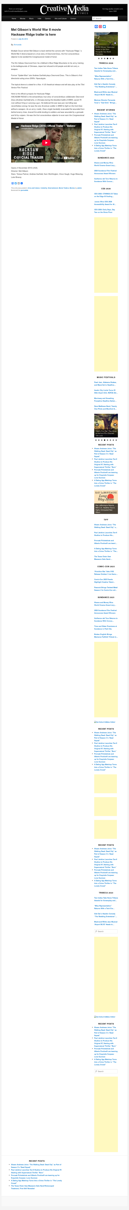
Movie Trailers (64, 188)
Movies (22, 18)
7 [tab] (113, 440)
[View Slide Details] (106, 44)
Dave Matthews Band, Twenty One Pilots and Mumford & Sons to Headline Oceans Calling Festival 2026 (105, 407)
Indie (39, 18)
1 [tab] (99, 58)
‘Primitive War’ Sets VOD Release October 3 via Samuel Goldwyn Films (106, 572)
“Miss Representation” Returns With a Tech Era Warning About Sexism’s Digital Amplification (104, 77)
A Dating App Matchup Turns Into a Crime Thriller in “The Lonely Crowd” (105, 148)
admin (79, 188)
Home (14, 18)
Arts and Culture (61, 18)
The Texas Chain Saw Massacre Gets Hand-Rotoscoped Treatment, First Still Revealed (105, 557)
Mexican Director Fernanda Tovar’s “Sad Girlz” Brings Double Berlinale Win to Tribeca (104, 101)
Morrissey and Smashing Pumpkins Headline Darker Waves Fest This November (104, 399)
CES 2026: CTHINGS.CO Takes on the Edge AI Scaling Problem (106, 195)
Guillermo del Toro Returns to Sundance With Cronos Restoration (106, 180)
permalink (24, 190)
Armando (17, 44)
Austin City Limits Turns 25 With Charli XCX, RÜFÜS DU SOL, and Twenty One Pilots (105, 391)
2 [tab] (101, 58)
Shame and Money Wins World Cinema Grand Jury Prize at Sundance (104, 164)
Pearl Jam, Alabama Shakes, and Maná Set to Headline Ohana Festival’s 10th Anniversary (105, 383)
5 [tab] (110, 58)
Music (31, 18)
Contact (73, 18)
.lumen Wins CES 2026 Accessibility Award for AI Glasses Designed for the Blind (104, 203)
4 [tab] (107, 58)
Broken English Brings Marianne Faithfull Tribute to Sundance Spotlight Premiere (105, 635)
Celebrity (44, 188)
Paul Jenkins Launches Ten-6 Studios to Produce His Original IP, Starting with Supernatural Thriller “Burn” (105, 533)
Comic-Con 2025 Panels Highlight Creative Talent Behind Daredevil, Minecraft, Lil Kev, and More (105, 580)
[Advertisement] (106, 255)
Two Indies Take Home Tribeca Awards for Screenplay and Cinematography (106, 69)
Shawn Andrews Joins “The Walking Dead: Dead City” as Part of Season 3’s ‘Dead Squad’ (105, 526)
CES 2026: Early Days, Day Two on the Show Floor (104, 210)
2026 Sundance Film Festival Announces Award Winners (105, 171)
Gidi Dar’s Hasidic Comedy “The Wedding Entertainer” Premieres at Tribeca (104, 85)
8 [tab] (116, 440)
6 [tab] (113, 58)
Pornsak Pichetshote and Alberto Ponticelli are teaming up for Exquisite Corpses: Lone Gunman (106, 541)
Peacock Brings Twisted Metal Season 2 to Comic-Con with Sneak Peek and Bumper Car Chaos (106, 588)
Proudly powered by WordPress (64, 1201)
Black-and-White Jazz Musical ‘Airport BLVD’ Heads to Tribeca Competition (105, 93)
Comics (48, 18)
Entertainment (53, 188)
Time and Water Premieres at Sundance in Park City (105, 627)
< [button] (97, 43)
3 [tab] (104, 58)
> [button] (115, 43)
